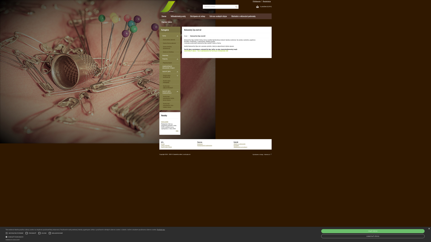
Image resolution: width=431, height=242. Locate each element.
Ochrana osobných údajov (218, 16)
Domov (164, 16)
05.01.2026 (164, 122)
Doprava (200, 144)
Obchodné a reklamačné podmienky (243, 16)
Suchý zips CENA (166, 147)
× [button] (429, 229)
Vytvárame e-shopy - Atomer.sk (261, 154)
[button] (85, 237)
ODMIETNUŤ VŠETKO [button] (372, 236)
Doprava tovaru (167, 22)
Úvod (185, 36)
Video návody (165, 145)
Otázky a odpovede (239, 144)
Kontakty (236, 145)
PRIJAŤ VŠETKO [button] (372, 231)
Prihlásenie (257, 1)
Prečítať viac (161, 230)
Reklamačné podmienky (204, 145)
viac (177, 131)
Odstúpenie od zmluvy (197, 16)
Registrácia (267, 1)
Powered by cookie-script (13, 240)
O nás (163, 144)
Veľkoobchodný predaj (178, 16)
